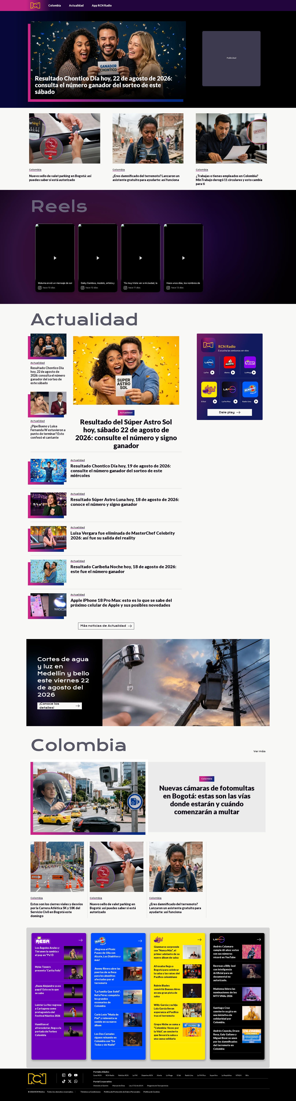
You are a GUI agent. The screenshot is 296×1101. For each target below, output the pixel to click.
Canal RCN (97, 1075)
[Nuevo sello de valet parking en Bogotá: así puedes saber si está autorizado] (64, 138)
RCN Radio (110, 1075)
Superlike (214, 1075)
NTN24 (238, 1075)
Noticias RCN (123, 1075)
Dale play (227, 412)
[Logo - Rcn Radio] (35, 5)
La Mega (169, 1075)
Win (247, 1075)
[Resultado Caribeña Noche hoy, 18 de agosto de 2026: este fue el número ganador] (48, 571)
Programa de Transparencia (157, 1086)
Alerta (159, 1075)
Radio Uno (189, 1075)
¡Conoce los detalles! (49, 705)
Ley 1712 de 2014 (136, 1086)
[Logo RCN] (37, 1078)
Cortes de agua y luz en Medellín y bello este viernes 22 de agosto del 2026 (63, 677)
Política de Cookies (152, 1092)
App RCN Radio (102, 5)
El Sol (179, 1075)
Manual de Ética (118, 1086)
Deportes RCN (147, 1075)
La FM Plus (201, 1075)
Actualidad (76, 5)
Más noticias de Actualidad (103, 625)
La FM (135, 1075)
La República (227, 1075)
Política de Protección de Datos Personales (122, 1092)
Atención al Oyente (100, 1086)
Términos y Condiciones (91, 1092)
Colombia (54, 5)
